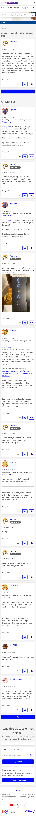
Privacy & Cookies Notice (8, 796)
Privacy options (5, 794)
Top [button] (19, 790)
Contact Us (31, 798)
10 (5, 573)
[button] (33, 41)
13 (5, 705)
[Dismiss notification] (33, 7)
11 (5, 632)
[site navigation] (2, 3)
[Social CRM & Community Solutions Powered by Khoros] (30, 811)
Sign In (33, 3)
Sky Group (4, 800)
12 (5, 666)
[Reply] (31, 84)
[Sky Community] (11, 2)
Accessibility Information (27, 796)
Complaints (4, 798)
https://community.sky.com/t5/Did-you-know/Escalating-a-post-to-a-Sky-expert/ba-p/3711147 (18, 373)
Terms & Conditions (29, 794)
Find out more (6, 122)
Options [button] (3, 29)
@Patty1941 (6, 127)
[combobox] (16, 15)
